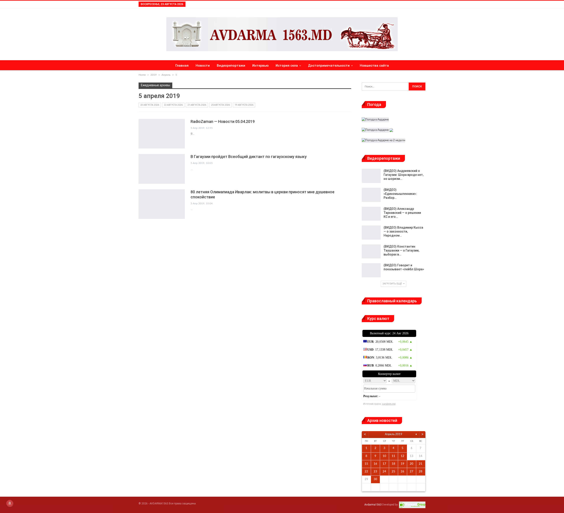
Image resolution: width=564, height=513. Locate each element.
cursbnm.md (388, 403)
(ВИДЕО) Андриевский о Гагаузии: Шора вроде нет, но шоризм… (403, 174)
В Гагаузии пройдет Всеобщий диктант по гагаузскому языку (249, 156)
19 (402, 463)
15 (366, 463)
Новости (203, 66)
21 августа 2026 (196, 105)
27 (411, 471)
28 (420, 471)
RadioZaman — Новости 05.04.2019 (223, 121)
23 (375, 471)
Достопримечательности (329, 66)
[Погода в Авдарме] (375, 120)
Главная (182, 66)
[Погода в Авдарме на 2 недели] (383, 141)
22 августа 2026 (173, 105)
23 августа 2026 (149, 105)
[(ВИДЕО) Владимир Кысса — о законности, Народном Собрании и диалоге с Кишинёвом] (371, 232)
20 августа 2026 (220, 105)
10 (384, 456)
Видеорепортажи (231, 66)
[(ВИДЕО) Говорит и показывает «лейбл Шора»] (371, 270)
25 (393, 471)
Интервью (260, 66)
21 (420, 463)
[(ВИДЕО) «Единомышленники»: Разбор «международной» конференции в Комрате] (371, 195)
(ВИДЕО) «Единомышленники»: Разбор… (400, 193)
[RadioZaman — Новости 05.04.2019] (162, 133)
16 (375, 463)
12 (402, 456)
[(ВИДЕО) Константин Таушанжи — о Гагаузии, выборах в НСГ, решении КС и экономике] (371, 251)
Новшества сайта (374, 66)
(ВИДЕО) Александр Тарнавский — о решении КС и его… (402, 212)
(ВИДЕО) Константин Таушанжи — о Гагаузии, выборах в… (401, 250)
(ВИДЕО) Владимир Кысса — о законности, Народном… (403, 231)
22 (366, 471)
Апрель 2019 (393, 434)
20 (411, 463)
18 (393, 463)
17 (384, 463)
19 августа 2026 (244, 105)
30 (375, 479)
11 (393, 456)
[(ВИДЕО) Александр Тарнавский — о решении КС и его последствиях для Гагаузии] (371, 214)
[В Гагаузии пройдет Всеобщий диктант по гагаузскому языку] (162, 169)
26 (402, 471)
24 (384, 471)
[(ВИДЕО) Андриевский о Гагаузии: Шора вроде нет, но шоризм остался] (371, 176)
